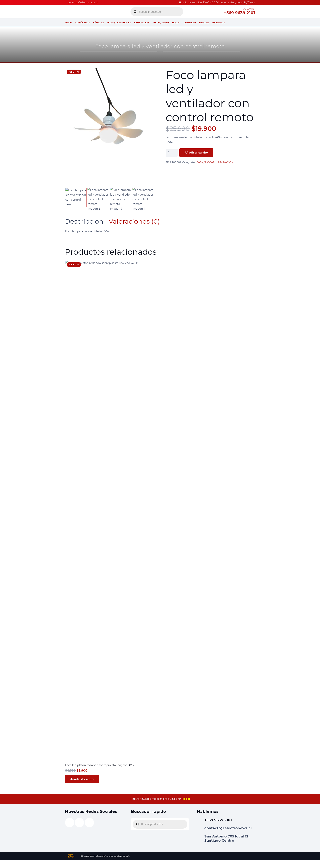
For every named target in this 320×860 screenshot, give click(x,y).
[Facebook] (217, 11)
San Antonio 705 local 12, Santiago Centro (227, 838)
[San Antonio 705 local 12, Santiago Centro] (200, 838)
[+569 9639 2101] (200, 820)
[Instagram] (212, 11)
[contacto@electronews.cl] (200, 828)
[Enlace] (245, 22)
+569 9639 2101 (218, 820)
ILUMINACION (225, 162)
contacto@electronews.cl (228, 828)
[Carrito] (253, 22)
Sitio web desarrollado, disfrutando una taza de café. (105, 856)
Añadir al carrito (196, 152)
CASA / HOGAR (205, 162)
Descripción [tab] (84, 221)
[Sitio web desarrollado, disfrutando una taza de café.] (72, 856)
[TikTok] (207, 11)
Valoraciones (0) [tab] (134, 221)
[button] (149, 73)
